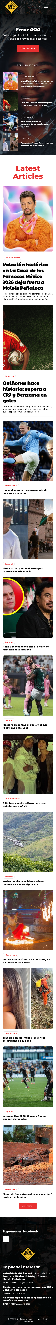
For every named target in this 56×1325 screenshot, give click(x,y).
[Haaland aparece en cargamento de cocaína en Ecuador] (10, 122)
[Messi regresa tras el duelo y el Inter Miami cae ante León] (28, 685)
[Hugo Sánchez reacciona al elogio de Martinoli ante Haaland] (28, 607)
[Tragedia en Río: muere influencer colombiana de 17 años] (28, 998)
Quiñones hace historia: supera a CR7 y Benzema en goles (36, 103)
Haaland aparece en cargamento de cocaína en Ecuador (34, 124)
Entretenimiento (28, 77)
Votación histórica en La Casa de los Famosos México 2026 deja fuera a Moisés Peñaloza (37, 84)
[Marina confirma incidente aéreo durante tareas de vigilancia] (28, 842)
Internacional (27, 117)
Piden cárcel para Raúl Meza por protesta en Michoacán (37, 144)
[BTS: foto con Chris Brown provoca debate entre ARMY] (28, 764)
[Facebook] (6, 1239)
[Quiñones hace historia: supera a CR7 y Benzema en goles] (10, 101)
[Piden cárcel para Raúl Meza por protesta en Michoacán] (10, 142)
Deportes (25, 98)
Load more (27, 1206)
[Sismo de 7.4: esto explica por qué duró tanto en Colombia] (28, 1155)
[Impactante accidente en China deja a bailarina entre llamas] (28, 920)
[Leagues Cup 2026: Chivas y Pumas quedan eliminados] (28, 1076)
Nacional (25, 138)
